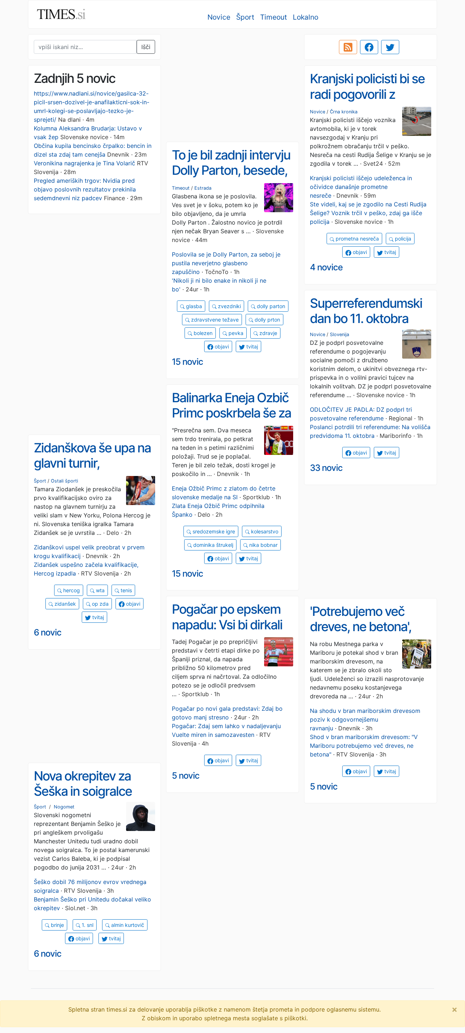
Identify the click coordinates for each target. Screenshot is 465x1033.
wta (99, 590)
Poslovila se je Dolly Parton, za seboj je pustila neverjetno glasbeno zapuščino (226, 263)
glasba (193, 306)
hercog (71, 590)
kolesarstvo (264, 531)
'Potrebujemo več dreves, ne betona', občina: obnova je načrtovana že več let (367, 634)
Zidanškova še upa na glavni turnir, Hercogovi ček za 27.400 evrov (92, 471)
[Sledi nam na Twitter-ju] (390, 47)
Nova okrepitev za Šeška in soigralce (83, 783)
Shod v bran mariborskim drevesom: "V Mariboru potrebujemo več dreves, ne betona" (364, 745)
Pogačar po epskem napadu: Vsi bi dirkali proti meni (227, 624)
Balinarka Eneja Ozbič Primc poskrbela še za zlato (231, 413)
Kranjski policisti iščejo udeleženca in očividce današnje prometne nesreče (361, 186)
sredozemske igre (213, 531)
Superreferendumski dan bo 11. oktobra (366, 310)
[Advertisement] (232, 85)
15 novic (187, 361)
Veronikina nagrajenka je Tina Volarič (84, 163)
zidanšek (64, 604)
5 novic (185, 775)
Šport (245, 17)
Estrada (202, 188)
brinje (56, 925)
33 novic (326, 468)
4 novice (326, 267)
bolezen (202, 333)
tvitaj (389, 252)
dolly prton (266, 319)
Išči (145, 47)
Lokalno (305, 17)
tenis (125, 590)
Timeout (273, 17)
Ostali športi (64, 481)
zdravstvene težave (214, 319)
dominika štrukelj (212, 545)
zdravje (267, 333)
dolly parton (270, 306)
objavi (359, 252)
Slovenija (339, 334)
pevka (235, 333)
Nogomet (64, 807)
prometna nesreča (356, 238)
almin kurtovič (127, 925)
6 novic (47, 632)
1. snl (86, 925)
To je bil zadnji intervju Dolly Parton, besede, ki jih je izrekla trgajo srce (231, 178)
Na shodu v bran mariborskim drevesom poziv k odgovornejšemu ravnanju (365, 719)
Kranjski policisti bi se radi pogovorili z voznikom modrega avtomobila (367, 102)
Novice (218, 17)
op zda (99, 604)
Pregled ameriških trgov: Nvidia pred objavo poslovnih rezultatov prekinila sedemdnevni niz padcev (85, 189)
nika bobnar (263, 545)
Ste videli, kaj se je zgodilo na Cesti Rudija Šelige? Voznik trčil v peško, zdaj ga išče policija (368, 213)
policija (402, 238)
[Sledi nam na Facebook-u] (369, 47)
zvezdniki (229, 306)
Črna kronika (343, 111)
